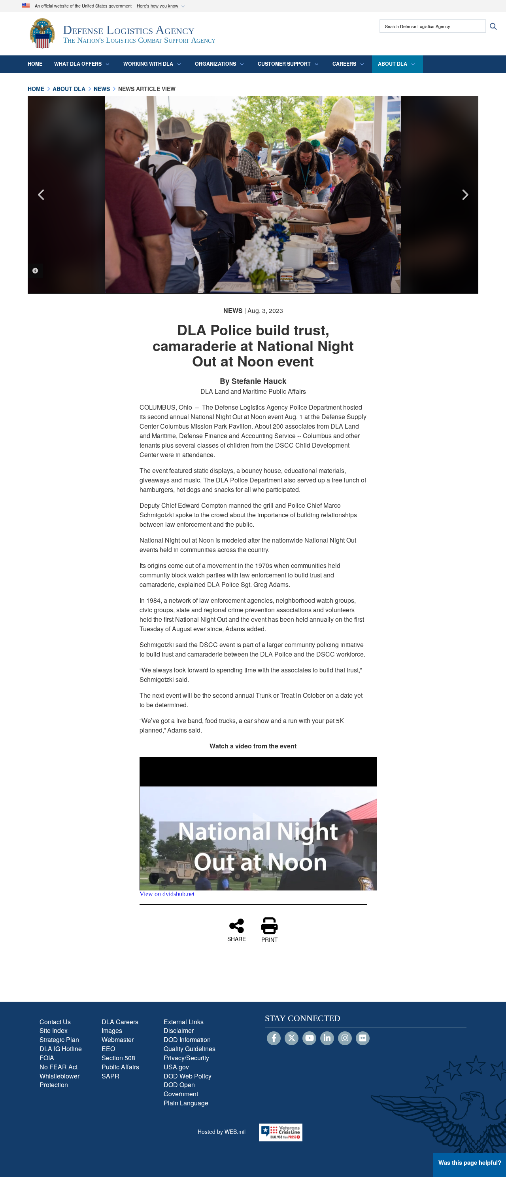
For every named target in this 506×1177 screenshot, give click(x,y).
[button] (162, 6)
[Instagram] (345, 1038)
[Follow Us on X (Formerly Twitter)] (291, 1038)
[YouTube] (309, 1038)
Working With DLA (148, 63)
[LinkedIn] (327, 1038)
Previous (41, 195)
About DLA (392, 63)
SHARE (236, 938)
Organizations (215, 63)
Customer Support (284, 63)
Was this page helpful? (469, 1162)
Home (35, 63)
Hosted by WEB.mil (221, 1131)
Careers (344, 63)
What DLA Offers (78, 63)
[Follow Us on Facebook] (274, 1038)
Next (464, 195)
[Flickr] (363, 1038)
